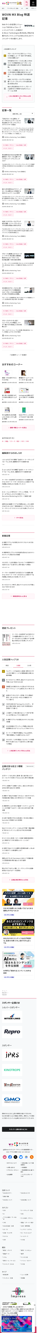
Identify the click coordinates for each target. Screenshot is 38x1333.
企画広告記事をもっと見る (19, 880)
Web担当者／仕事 (8, 1226)
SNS (27, 8)
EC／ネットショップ (26, 1233)
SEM (4, 1240)
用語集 (23, 1278)
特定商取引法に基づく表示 (27, 1171)
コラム (5, 1257)
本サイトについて (12, 1163)
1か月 (29, 665)
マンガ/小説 (24, 1257)
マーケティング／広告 (12, 8)
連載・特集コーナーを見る (18, 428)
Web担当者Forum (9, 3)
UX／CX (5, 1229)
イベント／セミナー (26, 1260)
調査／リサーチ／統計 (12, 441)
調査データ (6, 1254)
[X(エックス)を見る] (15, 1157)
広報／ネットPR (7, 1233)
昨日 (7, 665)
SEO (3, 8)
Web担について (7, 1200)
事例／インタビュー (26, 1250)
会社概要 (9, 1174)
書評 (22, 1254)
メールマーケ (24, 1236)
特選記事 (4, 994)
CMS (4, 1222)
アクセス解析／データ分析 (9, 1218)
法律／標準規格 (25, 1226)
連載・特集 (6, 1196)
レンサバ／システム (26, 1229)
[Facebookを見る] (10, 1157)
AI (22, 8)
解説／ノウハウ (7, 1250)
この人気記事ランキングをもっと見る (20, 97)
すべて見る (19, 518)
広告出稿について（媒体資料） (27, 1164)
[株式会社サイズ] (12, 1085)
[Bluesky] (21, 1157)
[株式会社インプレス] (18, 1293)
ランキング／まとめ (8, 1264)
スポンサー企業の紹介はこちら (18, 1129)
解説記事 (4, 993)
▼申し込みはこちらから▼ (10, 1315)
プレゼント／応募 (8, 1278)
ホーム (3, 991)
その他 (23, 1240)
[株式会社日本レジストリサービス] (12, 1055)
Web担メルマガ (25, 1193)
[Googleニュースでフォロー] (26, 1157)
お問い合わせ (11, 1167)
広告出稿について (26, 1200)
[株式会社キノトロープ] (12, 1070)
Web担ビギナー (7, 1193)
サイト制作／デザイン (27, 1218)
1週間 (18, 665)
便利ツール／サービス (9, 1260)
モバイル (5, 1236)
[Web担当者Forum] (18, 1145)
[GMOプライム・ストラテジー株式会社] (12, 1100)
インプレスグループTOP (26, 1175)
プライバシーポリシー (13, 1170)
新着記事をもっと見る (20, 596)
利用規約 (24, 1167)
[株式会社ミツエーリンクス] (12, 1017)
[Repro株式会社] (12, 1032)
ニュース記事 (24, 1274)
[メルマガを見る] (4, 1157)
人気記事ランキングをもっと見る (19, 751)
